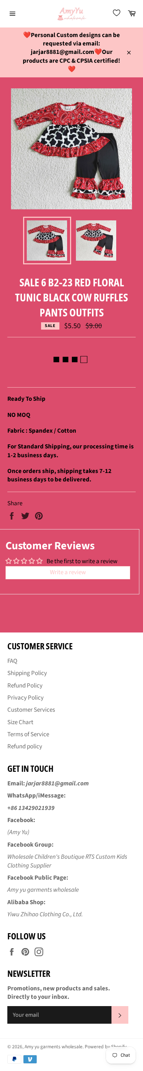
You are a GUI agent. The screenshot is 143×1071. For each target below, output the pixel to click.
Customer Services (31, 709)
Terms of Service (28, 734)
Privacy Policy (25, 697)
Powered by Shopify (105, 1046)
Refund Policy (25, 685)
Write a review (68, 572)
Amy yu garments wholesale (53, 1046)
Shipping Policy (27, 673)
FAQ (12, 661)
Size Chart (20, 722)
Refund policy (24, 746)
